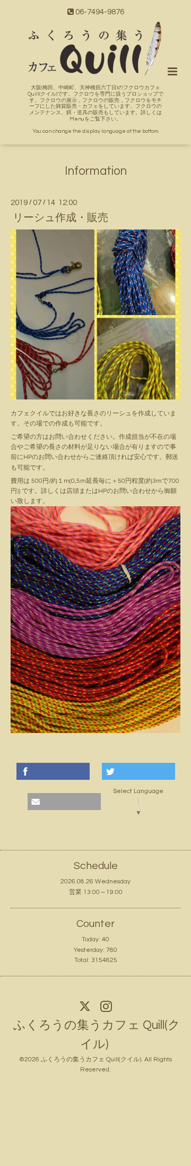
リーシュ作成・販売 (60, 217)
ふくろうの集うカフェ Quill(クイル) (96, 1035)
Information (96, 171)
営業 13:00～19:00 (96, 892)
